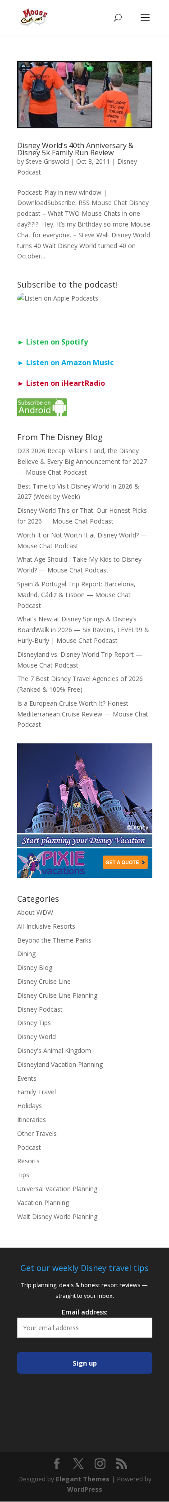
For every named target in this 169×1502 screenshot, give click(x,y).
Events (27, 1078)
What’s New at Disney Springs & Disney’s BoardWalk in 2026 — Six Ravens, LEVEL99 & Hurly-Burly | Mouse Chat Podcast (83, 630)
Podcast (29, 1147)
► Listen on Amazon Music (65, 362)
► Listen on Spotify (52, 342)
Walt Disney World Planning (57, 1216)
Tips (23, 1174)
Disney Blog (34, 967)
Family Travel (36, 1091)
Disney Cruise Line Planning (57, 995)
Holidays (29, 1105)
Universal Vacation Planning (57, 1188)
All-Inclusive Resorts (46, 926)
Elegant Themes (83, 1479)
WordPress (84, 1489)
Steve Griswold (47, 161)
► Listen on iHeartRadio (61, 383)
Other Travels (37, 1133)
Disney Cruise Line (44, 981)
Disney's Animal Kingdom (54, 1050)
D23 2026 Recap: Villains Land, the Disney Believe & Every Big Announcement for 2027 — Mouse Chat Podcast (82, 461)
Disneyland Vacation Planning (60, 1064)
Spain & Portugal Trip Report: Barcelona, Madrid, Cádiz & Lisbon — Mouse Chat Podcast (76, 595)
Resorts (28, 1161)
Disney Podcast (40, 1009)
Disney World (36, 1036)
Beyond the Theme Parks (54, 940)
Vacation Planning (43, 1202)
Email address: (85, 1312)
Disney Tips (34, 1022)
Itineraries (31, 1119)
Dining (26, 953)
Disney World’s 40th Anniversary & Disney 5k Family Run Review (75, 148)
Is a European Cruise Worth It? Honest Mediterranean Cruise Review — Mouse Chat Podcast (82, 714)
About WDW (35, 912)
